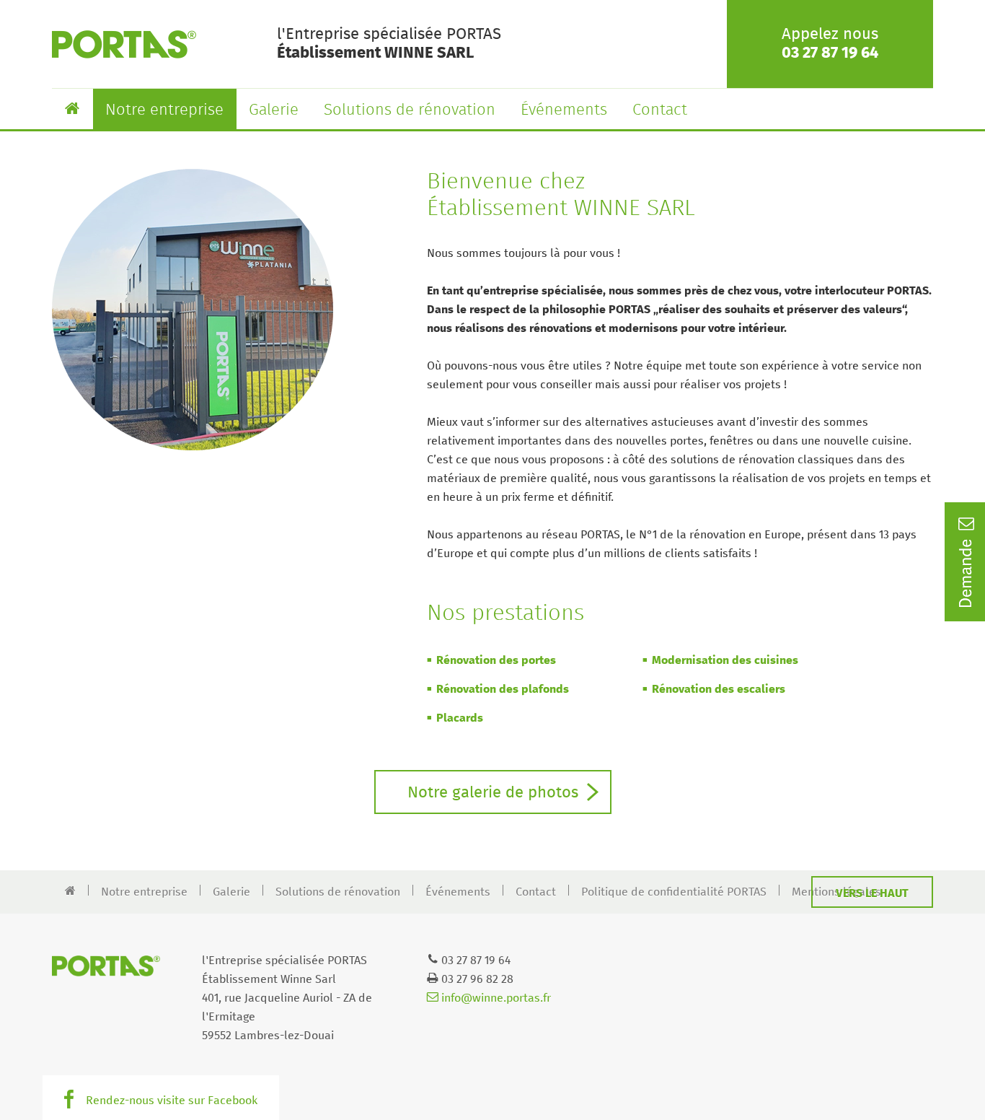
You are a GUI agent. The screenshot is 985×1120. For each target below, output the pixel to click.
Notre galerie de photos (492, 793)
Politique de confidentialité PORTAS (674, 892)
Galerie (274, 110)
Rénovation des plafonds (502, 689)
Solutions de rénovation (409, 110)
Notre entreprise (164, 110)
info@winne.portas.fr (494, 998)
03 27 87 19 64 (830, 53)
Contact (659, 110)
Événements (564, 110)
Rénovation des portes (496, 660)
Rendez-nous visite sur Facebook (171, 1100)
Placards (459, 718)
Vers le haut (872, 893)
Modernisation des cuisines (725, 660)
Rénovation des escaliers (718, 689)
